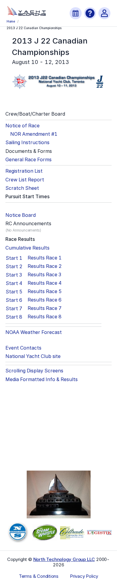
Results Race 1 (45, 258)
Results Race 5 (45, 291)
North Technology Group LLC (64, 559)
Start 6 (14, 300)
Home (11, 21)
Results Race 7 (45, 308)
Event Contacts (23, 348)
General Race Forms (28, 159)
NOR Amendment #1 (33, 134)
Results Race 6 (45, 300)
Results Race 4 (45, 283)
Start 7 (14, 308)
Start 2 (14, 266)
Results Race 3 (44, 274)
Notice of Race (22, 126)
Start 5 (14, 292)
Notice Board (20, 215)
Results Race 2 (45, 266)
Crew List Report (24, 180)
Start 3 (14, 275)
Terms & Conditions (38, 576)
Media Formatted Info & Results (41, 379)
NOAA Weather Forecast (33, 332)
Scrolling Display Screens (34, 371)
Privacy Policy (84, 576)
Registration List (24, 171)
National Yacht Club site (33, 356)
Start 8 (14, 317)
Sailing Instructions (27, 142)
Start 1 (14, 258)
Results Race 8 (45, 317)
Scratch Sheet (22, 188)
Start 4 (14, 283)
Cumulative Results (27, 248)
